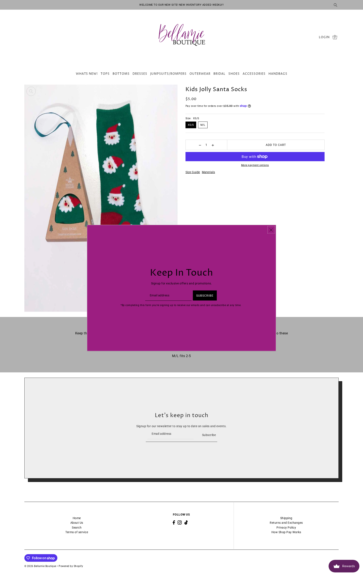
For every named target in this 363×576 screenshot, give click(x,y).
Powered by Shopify (71, 566)
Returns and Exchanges (286, 522)
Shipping (286, 518)
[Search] (336, 5)
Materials (208, 172)
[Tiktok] (186, 522)
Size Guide (192, 172)
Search (77, 527)
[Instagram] (180, 522)
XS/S (191, 124)
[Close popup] (271, 229)
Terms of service (76, 532)
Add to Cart (276, 145)
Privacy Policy (286, 527)
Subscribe (209, 435)
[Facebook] (174, 522)
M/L (202, 124)
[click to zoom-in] (31, 91)
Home (77, 518)
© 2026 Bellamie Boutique (40, 566)
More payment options (255, 165)
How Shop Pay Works (286, 532)
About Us (76, 522)
